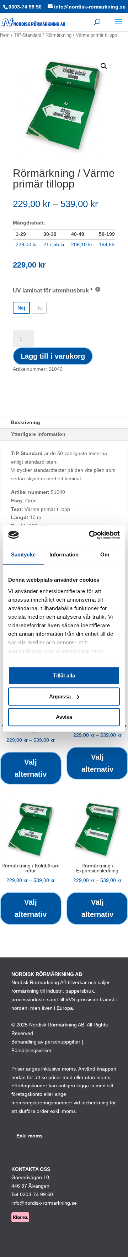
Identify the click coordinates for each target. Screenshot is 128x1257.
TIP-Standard (27, 35)
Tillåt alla (64, 675)
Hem (5, 35)
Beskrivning (25, 422)
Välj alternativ (31, 768)
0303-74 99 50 (25, 7)
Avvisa (64, 717)
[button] (103, 66)
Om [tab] (104, 554)
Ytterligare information (38, 434)
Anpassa (60, 696)
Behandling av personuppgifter (45, 1042)
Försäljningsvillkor (31, 1050)
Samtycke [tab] (23, 554)
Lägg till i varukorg (53, 356)
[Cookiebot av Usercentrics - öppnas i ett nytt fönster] (90, 535)
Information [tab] (64, 554)
